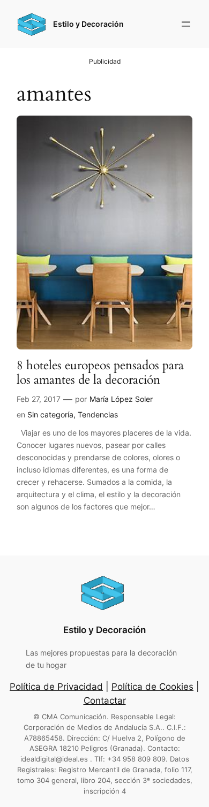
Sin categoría (50, 414)
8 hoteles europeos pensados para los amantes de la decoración (100, 372)
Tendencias (98, 414)
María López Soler (121, 399)
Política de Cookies (152, 686)
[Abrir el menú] (186, 24)
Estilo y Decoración (88, 23)
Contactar (105, 700)
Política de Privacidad (56, 686)
